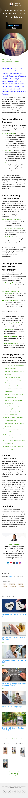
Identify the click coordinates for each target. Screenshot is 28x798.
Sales (4, 584)
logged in (11, 576)
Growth (5, 586)
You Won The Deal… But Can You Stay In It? (14, 615)
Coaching (21, 586)
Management (12, 584)
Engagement (13, 586)
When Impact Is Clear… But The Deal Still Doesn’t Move (14, 638)
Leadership (20, 584)
